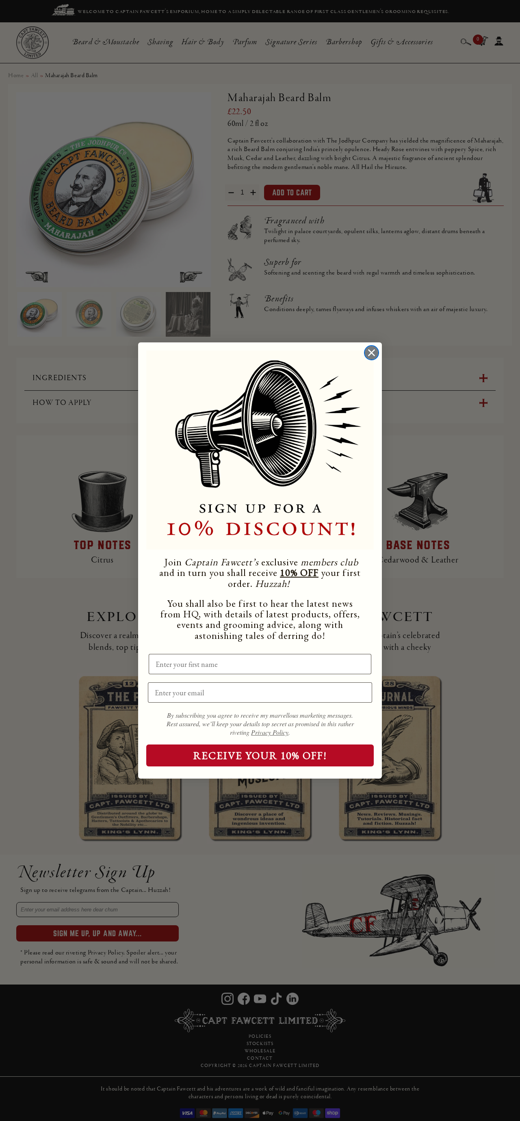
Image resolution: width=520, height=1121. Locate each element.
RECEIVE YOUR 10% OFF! (260, 755)
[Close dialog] (371, 353)
